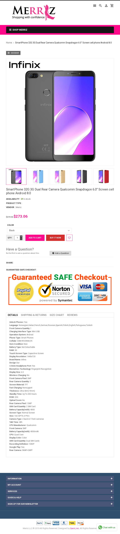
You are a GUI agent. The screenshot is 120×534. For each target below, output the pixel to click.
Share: (9, 263)
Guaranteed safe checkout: (21, 270)
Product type (13, 203)
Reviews (72, 315)
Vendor (10, 207)
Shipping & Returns (34, 315)
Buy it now (55, 238)
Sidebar (14, 53)
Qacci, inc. (74, 528)
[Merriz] (60, 523)
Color (10, 225)
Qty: (10, 238)
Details (13, 315)
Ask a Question (62, 253)
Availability (12, 199)
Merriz (18, 207)
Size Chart (57, 315)
